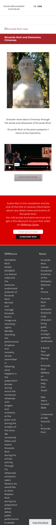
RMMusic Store (30, 224)
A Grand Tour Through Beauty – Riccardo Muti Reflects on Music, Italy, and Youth (45, 369)
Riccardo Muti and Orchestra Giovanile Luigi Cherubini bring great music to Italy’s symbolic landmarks (45, 320)
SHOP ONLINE (14, 9)
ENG (39, 6)
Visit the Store (40, 522)
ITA (34, 6)
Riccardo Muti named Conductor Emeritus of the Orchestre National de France (45, 276)
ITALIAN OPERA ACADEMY (13, 6)
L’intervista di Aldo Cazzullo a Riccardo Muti (45, 423)
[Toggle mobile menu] (50, 28)
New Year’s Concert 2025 (45, 402)
